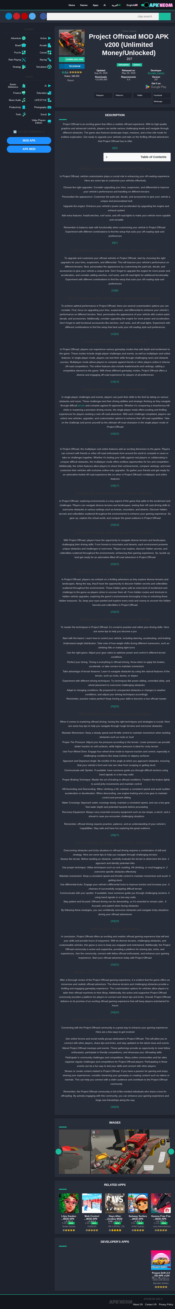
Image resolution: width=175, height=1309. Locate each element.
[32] (113, 964)
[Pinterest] (16, 16)
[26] (113, 706)
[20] (113, 524)
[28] (113, 835)
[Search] (165, 16)
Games (84, 5)
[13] (117, 381)
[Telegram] (8, 16)
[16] (113, 433)
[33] (117, 1012)
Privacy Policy (166, 1304)
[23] (117, 611)
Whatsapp (158, 101)
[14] (113, 381)
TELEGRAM (74, 66)
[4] (113, 148)
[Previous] (58, 1152)
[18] (113, 485)
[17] (117, 485)
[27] (117, 835)
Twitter (140, 95)
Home (72, 5)
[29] (117, 921)
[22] (113, 564)
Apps (95, 5)
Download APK (74, 59)
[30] (113, 921)
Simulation (123, 65)
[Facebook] (43, 16)
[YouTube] (24, 16)
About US (138, 1304)
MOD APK (29, 140)
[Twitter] (32, 16)
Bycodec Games (156, 73)
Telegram (100, 95)
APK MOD (29, 149)
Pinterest (119, 95)
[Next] (171, 1152)
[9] (117, 290)
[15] (117, 433)
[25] (117, 706)
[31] (117, 964)
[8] (113, 242)
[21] (117, 564)
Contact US (151, 1304)
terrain (81, 405)
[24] (113, 611)
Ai (105, 5)
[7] (116, 242)
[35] (117, 1106)
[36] (113, 1106)
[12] (113, 334)
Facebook (158, 95)
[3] (116, 148)
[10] (113, 290)
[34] (113, 1012)
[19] (117, 524)
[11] (117, 334)
